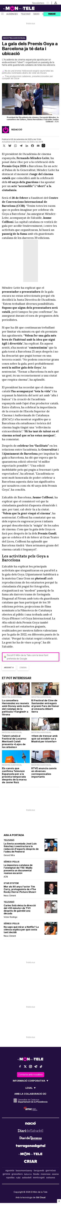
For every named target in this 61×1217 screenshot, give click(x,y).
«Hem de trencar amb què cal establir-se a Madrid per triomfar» (44, 738)
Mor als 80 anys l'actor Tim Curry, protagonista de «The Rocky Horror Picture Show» (20, 889)
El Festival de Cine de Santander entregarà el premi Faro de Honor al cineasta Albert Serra (45, 706)
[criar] (30, 1162)
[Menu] (2, 14)
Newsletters (38, 3)
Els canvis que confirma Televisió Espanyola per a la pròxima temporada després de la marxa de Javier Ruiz (14, 775)
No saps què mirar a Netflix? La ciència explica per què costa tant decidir (21, 930)
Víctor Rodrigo (10, 917)
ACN (6, 876)
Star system (11, 883)
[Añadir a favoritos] (43, 145)
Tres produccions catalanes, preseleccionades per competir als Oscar (27, 77)
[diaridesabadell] (30, 1131)
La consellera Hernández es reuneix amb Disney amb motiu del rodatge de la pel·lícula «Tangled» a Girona (16, 707)
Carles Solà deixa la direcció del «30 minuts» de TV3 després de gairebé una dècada (20, 909)
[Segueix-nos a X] (25, 1066)
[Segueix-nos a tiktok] (41, 1066)
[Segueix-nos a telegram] (36, 1066)
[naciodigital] (30, 1123)
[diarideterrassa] (30, 1138)
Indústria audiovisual (14, 38)
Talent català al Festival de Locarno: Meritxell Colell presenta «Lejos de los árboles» (14, 741)
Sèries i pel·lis (11, 861)
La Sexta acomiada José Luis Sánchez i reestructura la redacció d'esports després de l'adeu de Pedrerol (21, 847)
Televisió (25, 14)
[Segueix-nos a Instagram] (30, 1066)
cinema (23, 667)
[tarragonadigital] (30, 1146)
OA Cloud (40, 1197)
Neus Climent (10, 895)
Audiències (12, 14)
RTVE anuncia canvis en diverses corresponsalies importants (44, 772)
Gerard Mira (9, 855)
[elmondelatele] (30, 1154)
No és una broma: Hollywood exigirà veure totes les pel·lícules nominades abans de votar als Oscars (27, 72)
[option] (30, 103)
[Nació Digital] (14, 8)
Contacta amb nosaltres (30, 1074)
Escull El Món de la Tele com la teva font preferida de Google (27, 657)
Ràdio (36, 14)
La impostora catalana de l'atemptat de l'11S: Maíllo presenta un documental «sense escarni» (18, 869)
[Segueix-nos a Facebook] (20, 1066)
